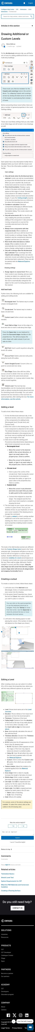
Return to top (5, 849)
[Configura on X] (16, 1015)
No (23, 826)
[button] (17, 908)
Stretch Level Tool (7, 877)
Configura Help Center (7, 9)
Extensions (23, 9)
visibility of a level (15, 558)
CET (17, 9)
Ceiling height (22, 198)
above (7, 729)
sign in (7, 865)
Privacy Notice (17, 1028)
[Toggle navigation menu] (24, 3)
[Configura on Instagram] (22, 1015)
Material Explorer (24, 261)
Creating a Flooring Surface (10, 891)
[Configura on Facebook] (10, 1015)
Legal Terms (5, 1028)
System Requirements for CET (11, 881)
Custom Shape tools (14, 549)
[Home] (7, 921)
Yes (13, 826)
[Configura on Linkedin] (28, 1015)
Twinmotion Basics (7, 874)
